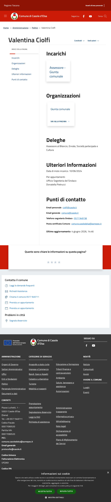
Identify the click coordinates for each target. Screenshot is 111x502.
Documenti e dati (9, 393)
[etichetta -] (59, 262)
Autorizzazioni (62, 391)
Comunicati (88, 369)
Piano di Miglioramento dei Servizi (66, 441)
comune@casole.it (70, 213)
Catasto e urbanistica (38, 379)
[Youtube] (89, 16)
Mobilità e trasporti (37, 388)
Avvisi (86, 374)
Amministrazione (20, 27)
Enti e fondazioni (9, 379)
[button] (55, 497)
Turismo (32, 383)
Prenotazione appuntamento (35, 405)
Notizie (86, 364)
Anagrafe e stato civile (39, 364)
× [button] (108, 473)
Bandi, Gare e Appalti (38, 374)
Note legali (61, 426)
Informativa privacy (65, 416)
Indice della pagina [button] (19, 49)
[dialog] (55, 486)
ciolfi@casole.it (70, 207)
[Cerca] (105, 16)
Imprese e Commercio (39, 369)
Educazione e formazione (67, 364)
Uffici (4, 374)
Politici (35, 27)
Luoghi (86, 387)
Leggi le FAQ (34, 417)
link (81, 486)
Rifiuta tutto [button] (66, 491)
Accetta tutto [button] (45, 491)
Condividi (78, 40)
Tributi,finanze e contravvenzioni (63, 371)
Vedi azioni (92, 40)
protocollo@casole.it (11, 449)
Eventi (86, 392)
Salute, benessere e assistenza (65, 384)
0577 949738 (80, 218)
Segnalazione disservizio (40, 412)
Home (6, 27)
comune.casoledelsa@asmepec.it (86, 223)
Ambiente (60, 377)
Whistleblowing (63, 421)
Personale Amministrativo (14, 388)
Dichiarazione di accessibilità (63, 432)
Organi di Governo (10, 364)
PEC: (4, 437)
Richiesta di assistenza (39, 421)
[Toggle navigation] (5, 16)
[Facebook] (82, 16)
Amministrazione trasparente (64, 409)
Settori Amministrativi (12, 369)
